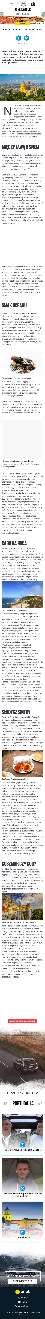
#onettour (22, 9)
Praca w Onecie (22, 1306)
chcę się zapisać (22, 1281)
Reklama (22, 1302)
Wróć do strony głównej (22, 1021)
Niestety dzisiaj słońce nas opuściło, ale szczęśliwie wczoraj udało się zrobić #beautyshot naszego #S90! (21, 464)
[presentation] (20, 1109)
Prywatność (22, 1298)
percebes (17, 382)
